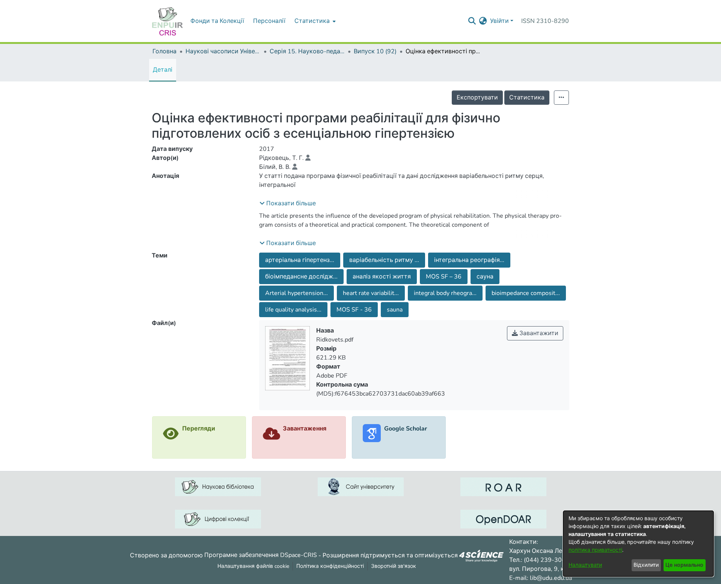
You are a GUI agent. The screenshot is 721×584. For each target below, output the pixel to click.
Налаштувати (585, 565)
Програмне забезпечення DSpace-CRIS (260, 555)
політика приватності (595, 550)
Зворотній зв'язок (393, 566)
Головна (164, 51)
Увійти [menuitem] (499, 21)
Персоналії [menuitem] (269, 21)
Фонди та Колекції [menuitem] (217, 21)
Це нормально (684, 565)
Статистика (527, 97)
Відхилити (646, 565)
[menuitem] (314, 21)
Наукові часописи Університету (223, 51)
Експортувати (477, 97)
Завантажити (538, 333)
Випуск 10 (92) (375, 51)
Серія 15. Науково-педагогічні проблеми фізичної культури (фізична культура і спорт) (307, 51)
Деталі (162, 70)
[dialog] (638, 543)
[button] (287, 203)
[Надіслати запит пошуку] (472, 21)
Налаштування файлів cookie (253, 566)
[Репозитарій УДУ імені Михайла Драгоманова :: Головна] (167, 21)
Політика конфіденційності (330, 566)
